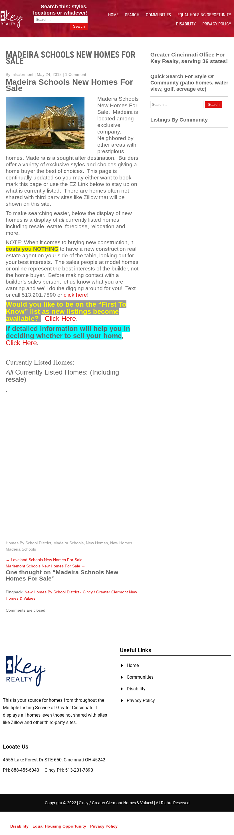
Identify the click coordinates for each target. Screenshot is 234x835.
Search (132, 14)
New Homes (97, 543)
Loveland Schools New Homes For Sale (44, 559)
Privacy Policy (216, 24)
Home (113, 14)
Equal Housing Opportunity (204, 14)
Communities (158, 14)
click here (75, 295)
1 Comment (75, 74)
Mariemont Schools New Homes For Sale (45, 566)
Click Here (60, 318)
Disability (186, 24)
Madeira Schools (68, 543)
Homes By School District (28, 543)
